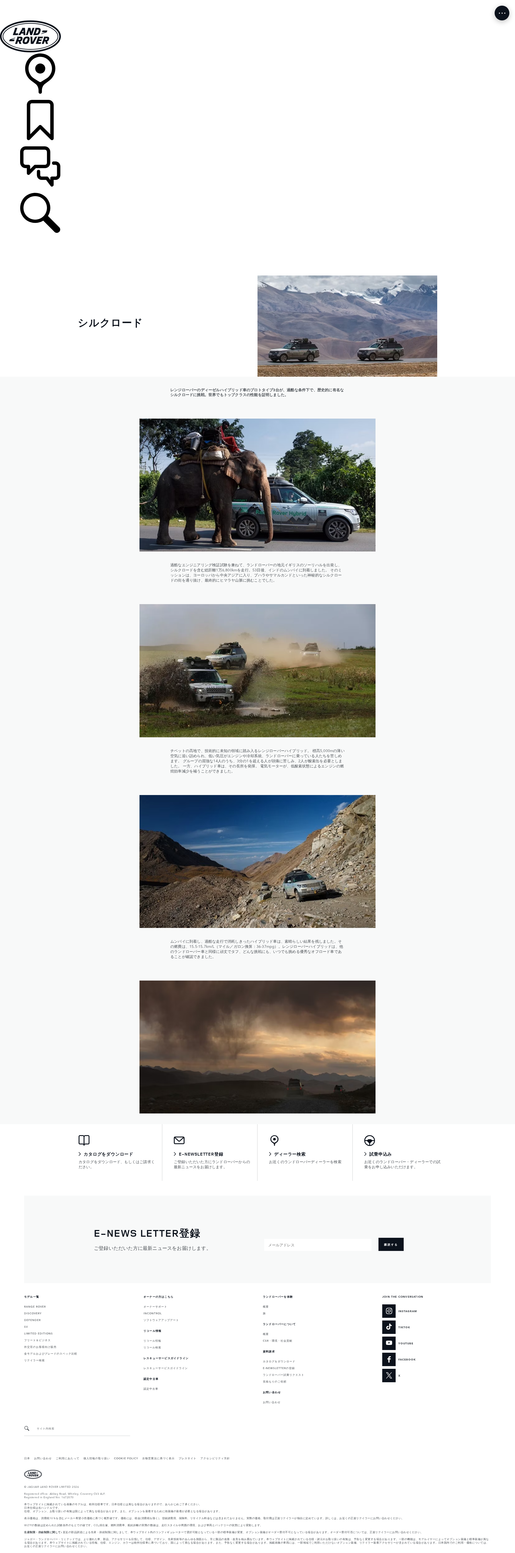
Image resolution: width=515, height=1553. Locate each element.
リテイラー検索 (34, 1360)
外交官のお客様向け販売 (40, 1346)
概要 (266, 1306)
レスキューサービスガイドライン (166, 1368)
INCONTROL (153, 1313)
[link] (257, 76)
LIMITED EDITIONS (38, 1333)
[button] (257, 2)
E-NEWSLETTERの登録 (279, 1368)
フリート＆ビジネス (37, 1340)
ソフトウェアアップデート (161, 1320)
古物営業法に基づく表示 (158, 1458)
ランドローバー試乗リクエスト (283, 1374)
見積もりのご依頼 (274, 1381)
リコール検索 (152, 1347)
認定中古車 (151, 1388)
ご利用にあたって (67, 1458)
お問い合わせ (272, 1402)
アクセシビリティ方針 (215, 1458)
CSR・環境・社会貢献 (277, 1340)
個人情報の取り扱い (96, 1458)
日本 (27, 1458)
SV (26, 1326)
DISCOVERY (33, 1313)
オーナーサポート (155, 1306)
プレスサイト (187, 1458)
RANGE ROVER (35, 1306)
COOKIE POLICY (126, 1458)
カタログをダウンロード (279, 1361)
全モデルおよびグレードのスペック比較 (50, 1353)
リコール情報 (152, 1340)
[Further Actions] (502, 13)
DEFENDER (32, 1320)
